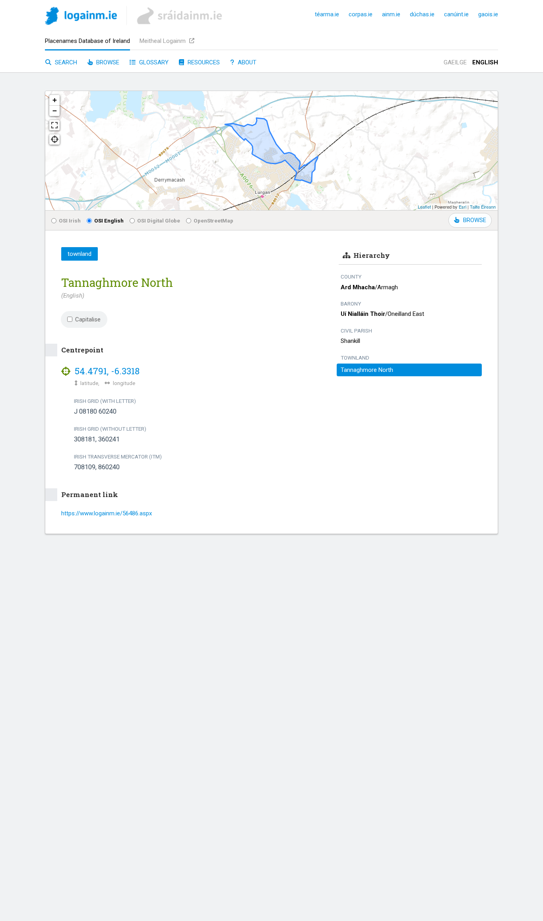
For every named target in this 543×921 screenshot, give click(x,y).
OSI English (109, 220)
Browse (107, 62)
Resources (203, 62)
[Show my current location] (54, 139)
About (246, 62)
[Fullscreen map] (54, 125)
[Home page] (81, 17)
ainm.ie (391, 14)
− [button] (54, 110)
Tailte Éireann (483, 206)
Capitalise (88, 319)
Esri (462, 206)
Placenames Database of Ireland (87, 41)
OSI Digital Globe (158, 220)
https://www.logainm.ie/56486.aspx (106, 513)
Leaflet (424, 206)
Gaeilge (455, 62)
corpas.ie (360, 14)
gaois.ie (488, 14)
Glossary (153, 62)
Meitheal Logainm (163, 41)
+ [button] (54, 100)
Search (65, 62)
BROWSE (474, 220)
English (485, 62)
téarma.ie (327, 14)
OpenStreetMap (213, 220)
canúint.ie (456, 14)
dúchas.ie (422, 14)
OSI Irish (70, 220)
